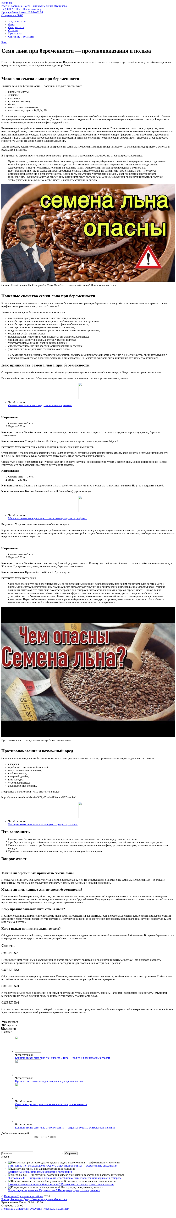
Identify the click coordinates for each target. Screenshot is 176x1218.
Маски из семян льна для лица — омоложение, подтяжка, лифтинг (47, 518)
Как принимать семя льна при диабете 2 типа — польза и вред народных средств (63, 1057)
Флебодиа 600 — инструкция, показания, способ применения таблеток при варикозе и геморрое (65, 1178)
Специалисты (16, 27)
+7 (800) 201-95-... (21, 9)
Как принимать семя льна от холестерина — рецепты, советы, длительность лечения (65, 1127)
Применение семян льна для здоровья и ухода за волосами (49, 1081)
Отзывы (13, 30)
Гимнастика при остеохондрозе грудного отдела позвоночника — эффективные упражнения (62, 1165)
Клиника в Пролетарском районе (23, 1196)
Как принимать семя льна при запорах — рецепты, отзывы (43, 824)
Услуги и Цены (17, 21)
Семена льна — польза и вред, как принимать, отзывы (40, 405)
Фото (11, 24)
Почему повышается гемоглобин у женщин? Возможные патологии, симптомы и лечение (61, 1184)
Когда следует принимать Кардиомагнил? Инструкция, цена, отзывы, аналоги (54, 1190)
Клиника (6, 2)
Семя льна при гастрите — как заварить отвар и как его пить (51, 1104)
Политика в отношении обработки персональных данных (35, 1208)
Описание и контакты (21, 36)
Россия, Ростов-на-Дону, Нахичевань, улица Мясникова (34, 5)
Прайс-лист (15, 33)
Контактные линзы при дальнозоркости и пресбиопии (40, 1171)
